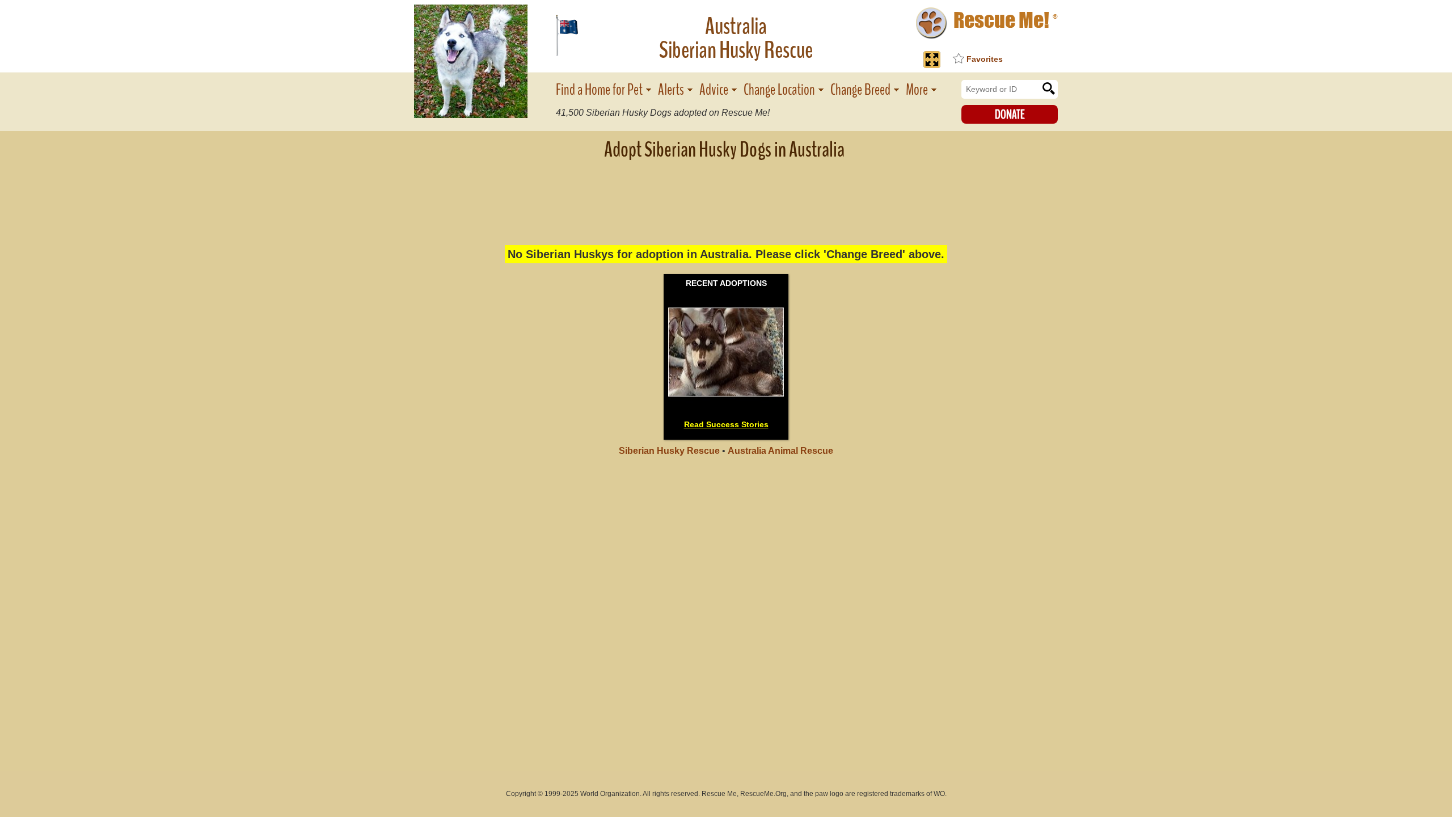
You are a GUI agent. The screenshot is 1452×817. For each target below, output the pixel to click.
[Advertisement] (726, 195)
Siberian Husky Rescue (669, 451)
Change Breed (860, 90)
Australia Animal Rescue (780, 451)
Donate (1010, 114)
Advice (713, 90)
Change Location (779, 90)
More (917, 90)
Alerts (671, 90)
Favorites (984, 59)
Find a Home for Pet (599, 90)
